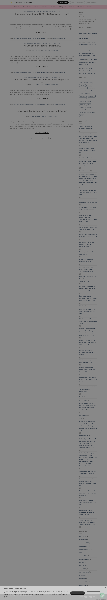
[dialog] (53, 300)
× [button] (105, 588)
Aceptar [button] (77, 593)
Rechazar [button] (93, 593)
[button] (36, 598)
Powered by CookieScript (99, 599)
